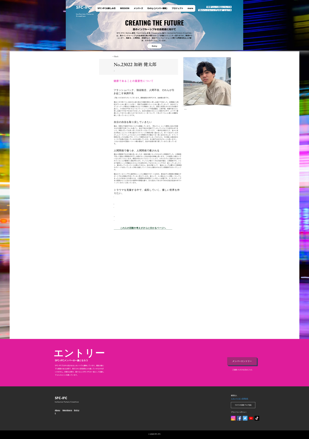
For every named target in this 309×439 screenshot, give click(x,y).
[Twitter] (245, 418)
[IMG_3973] (233, 418)
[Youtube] (251, 418)
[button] (215, 10)
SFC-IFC (83, 8)
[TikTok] (257, 418)
